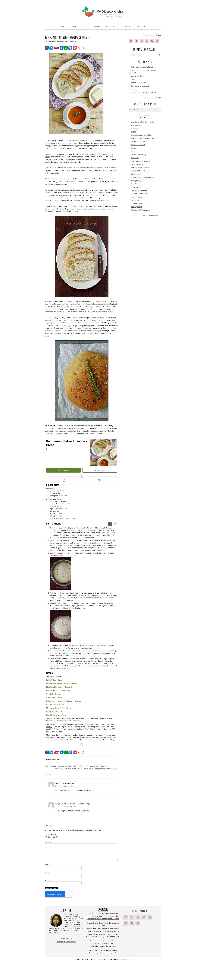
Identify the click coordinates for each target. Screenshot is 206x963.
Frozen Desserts (137, 164)
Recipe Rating (50, 834)
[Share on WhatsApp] (66, 48)
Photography (136, 181)
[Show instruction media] (110, 524)
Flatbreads (135, 158)
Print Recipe (64, 470)
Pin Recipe (101, 470)
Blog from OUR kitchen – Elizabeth (59, 687)
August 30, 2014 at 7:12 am (65, 786)
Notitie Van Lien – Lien (54, 711)
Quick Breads (136, 187)
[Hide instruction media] (114, 524)
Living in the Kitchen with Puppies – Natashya (63, 701)
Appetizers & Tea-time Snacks (142, 122)
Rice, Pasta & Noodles (139, 190)
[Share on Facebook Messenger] (70, 48)
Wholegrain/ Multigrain (140, 210)
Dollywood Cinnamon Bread (142, 67)
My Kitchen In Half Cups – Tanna (58, 708)
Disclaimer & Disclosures (66, 942)
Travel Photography (138, 203)
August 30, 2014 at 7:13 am (65, 807)
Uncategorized (56, 759)
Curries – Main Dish (138, 141)
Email (47, 872)
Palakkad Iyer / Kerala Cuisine (142, 177)
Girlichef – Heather (53, 694)
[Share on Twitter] (51, 48)
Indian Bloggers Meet (76, 146)
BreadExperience (109, 170)
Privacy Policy (66, 938)
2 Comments (73, 41)
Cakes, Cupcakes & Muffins (141, 135)
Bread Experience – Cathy (56, 715)
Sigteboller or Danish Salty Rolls (143, 92)
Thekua (134, 79)
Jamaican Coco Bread (139, 83)
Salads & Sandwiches (139, 194)
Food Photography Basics (140, 161)
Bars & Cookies (136, 125)
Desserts (134, 148)
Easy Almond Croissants (140, 86)
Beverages (135, 128)
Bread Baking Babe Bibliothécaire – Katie (61, 683)
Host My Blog (124, 960)
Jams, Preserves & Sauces (140, 168)
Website (48, 880)
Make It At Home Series (140, 171)
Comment (49, 842)
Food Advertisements (148, 35)
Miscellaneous (136, 174)
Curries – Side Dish (138, 145)
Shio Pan (134, 89)
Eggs (132, 151)
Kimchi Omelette (137, 76)
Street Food (135, 200)
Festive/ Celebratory (138, 155)
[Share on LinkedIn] (62, 48)
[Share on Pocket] (75, 48)
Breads (133, 132)
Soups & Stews (136, 197)
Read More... (54, 932)
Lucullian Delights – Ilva (55, 704)
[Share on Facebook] (47, 48)
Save (57, 48)
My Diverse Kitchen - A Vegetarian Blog (103, 11)
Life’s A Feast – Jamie (54, 697)
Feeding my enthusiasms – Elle (58, 690)
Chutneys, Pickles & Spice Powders (144, 138)
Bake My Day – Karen (54, 680)
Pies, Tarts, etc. (136, 184)
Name (47, 865)
